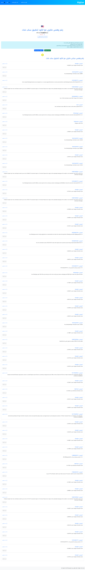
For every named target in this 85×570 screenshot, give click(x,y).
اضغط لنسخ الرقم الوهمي (42, 37)
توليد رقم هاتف (24, 2)
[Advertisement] (55, 13)
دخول (8, 2)
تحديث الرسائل (47, 50)
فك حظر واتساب (15, 2)
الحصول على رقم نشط (38, 50)
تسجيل (2, 2)
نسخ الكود (4, 67)
